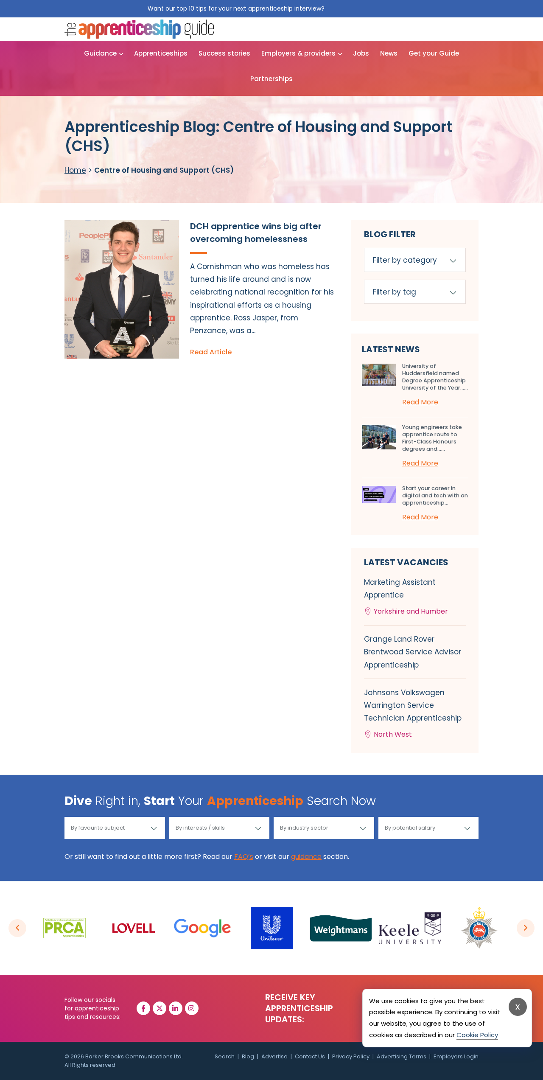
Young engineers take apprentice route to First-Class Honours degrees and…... (432, 438)
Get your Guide (434, 53)
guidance (306, 856)
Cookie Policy (477, 1034)
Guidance (100, 53)
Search (225, 1056)
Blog (248, 1056)
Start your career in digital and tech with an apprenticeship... (435, 495)
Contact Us (310, 1056)
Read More (420, 402)
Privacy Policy (350, 1056)
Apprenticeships (161, 53)
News (388, 53)
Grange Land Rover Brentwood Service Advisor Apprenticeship (412, 652)
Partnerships (271, 78)
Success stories (224, 53)
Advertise (274, 1056)
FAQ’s (243, 856)
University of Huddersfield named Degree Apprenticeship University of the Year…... (435, 376)
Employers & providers (298, 53)
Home (75, 170)
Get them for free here (361, 8)
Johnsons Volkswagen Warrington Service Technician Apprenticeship (413, 713)
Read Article (211, 352)
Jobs (361, 53)
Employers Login (456, 1056)
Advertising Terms (401, 1056)
